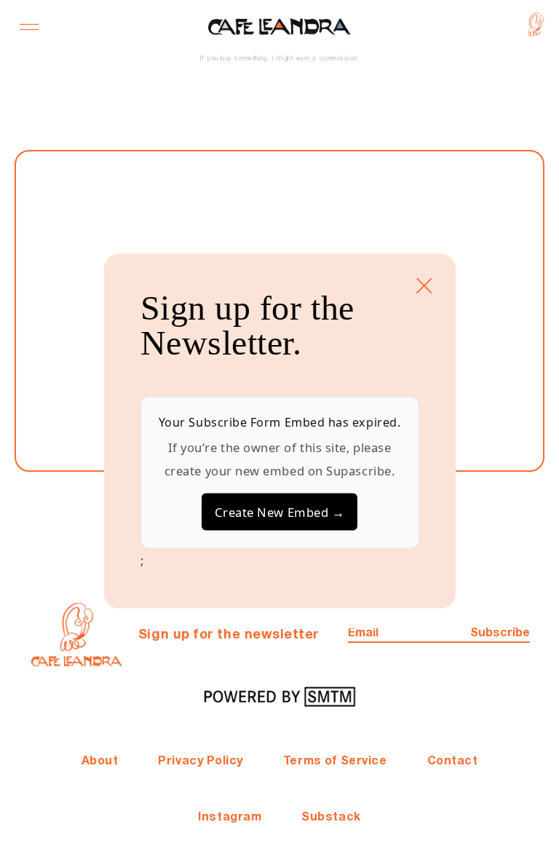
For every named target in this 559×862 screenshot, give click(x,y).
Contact (452, 761)
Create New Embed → (280, 512)
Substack (330, 817)
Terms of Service (335, 761)
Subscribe (500, 633)
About (100, 761)
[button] (29, 26)
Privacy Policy (200, 761)
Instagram (229, 817)
